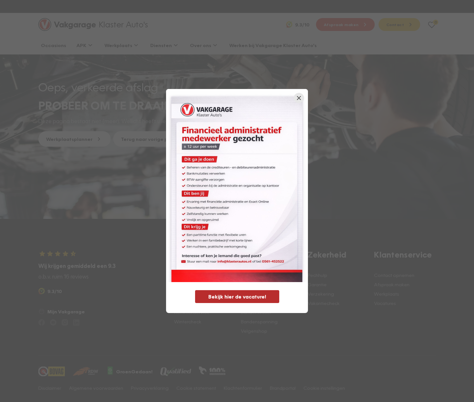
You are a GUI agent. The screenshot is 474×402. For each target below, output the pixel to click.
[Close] (299, 98)
